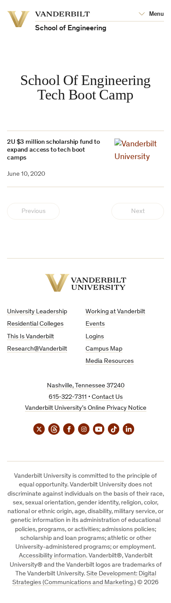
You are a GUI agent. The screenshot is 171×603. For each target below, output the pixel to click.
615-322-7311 (68, 397)
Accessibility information (52, 556)
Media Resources (110, 361)
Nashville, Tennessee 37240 (86, 386)
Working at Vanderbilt (115, 312)
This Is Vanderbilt (30, 336)
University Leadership (37, 312)
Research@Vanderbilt (37, 349)
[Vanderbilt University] (85, 283)
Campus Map (104, 349)
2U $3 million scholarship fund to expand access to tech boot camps (53, 150)
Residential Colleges (35, 324)
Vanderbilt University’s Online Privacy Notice (85, 408)
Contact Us (107, 397)
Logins (95, 336)
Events (95, 324)
